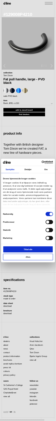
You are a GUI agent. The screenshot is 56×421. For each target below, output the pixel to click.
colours (6, 371)
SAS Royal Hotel (10, 389)
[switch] (49, 222)
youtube (33, 389)
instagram (34, 393)
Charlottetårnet (9, 393)
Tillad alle (28, 249)
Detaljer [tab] (28, 169)
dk (15, 412)
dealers (6, 341)
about (5, 345)
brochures (7, 360)
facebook (34, 400)
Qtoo (32, 349)
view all (33, 360)
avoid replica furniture (12, 364)
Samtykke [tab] (10, 169)
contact (6, 352)
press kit (7, 367)
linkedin (33, 396)
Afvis (28, 257)
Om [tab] (46, 169)
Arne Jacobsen (36, 345)
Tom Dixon (8, 75)
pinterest (33, 404)
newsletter (34, 385)
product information (11, 356)
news (5, 349)
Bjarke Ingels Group (38, 356)
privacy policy (9, 375)
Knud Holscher (36, 341)
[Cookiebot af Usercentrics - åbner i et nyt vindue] (41, 162)
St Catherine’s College (13, 385)
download (7, 306)
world (5, 412)
